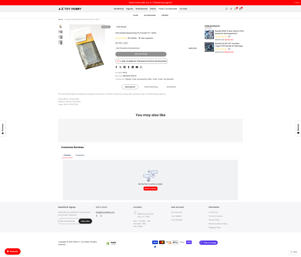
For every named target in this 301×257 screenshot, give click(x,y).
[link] (209, 34)
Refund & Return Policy (218, 224)
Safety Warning (151, 87)
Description (130, 87)
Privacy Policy (214, 220)
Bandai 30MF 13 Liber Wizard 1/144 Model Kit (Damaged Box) (229, 32)
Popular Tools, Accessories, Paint (138, 79)
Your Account (176, 212)
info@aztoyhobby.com (105, 212)
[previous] (68, 48)
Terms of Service (216, 216)
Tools (154, 79)
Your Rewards (176, 220)
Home (60, 19)
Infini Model (121, 27)
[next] (107, 48)
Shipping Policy (215, 227)
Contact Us (213, 212)
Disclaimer (171, 87)
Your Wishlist (176, 216)
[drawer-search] (226, 9)
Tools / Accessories (166, 79)
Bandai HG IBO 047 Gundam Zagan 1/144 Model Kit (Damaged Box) (229, 44)
